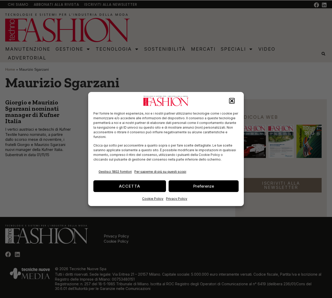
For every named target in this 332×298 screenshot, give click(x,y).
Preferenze (203, 186)
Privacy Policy (176, 199)
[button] (231, 101)
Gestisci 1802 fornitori (115, 172)
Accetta (129, 186)
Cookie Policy (152, 199)
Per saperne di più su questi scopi (160, 172)
